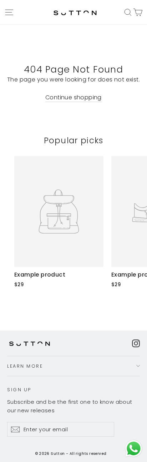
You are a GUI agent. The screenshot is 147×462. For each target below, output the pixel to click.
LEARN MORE (25, 366)
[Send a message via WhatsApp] (133, 448)
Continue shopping (73, 97)
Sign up (19, 389)
